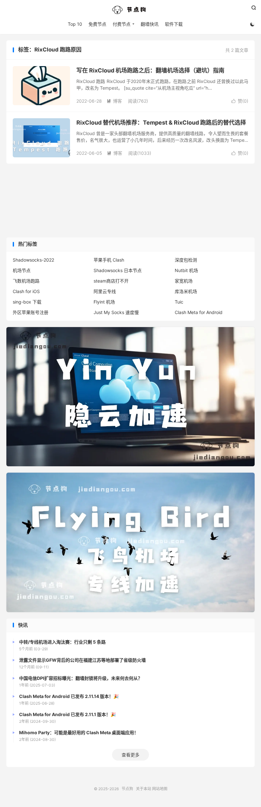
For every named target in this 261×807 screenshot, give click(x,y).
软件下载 (174, 24)
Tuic (179, 301)
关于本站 (143, 788)
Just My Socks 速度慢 (116, 312)
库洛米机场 (186, 291)
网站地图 (159, 788)
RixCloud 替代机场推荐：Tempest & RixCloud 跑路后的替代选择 (161, 122)
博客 (114, 101)
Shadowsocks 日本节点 (118, 270)
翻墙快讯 (150, 24)
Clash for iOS (26, 291)
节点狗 (130, 10)
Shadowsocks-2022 (33, 260)
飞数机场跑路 (26, 281)
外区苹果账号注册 (30, 312)
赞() (239, 101)
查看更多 (130, 754)
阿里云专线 (105, 291)
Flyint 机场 (104, 301)
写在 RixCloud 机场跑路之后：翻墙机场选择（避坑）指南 (150, 70)
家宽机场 (184, 281)
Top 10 (75, 24)
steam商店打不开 (111, 281)
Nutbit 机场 (186, 270)
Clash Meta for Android (198, 312)
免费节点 (97, 24)
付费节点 (121, 24)
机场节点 (22, 270)
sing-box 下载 (27, 301)
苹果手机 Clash (109, 260)
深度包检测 (186, 260)
